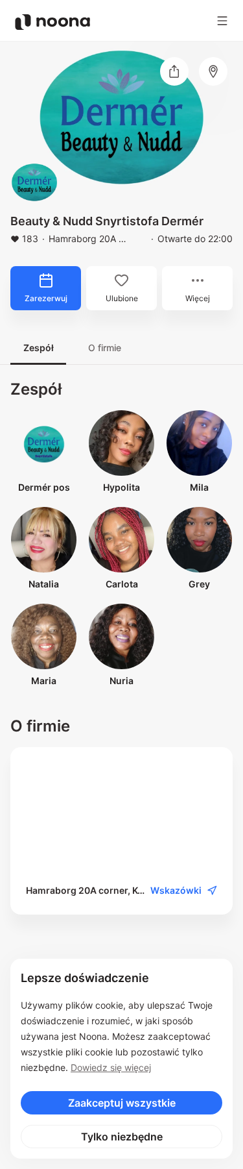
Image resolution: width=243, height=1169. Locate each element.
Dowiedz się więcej (111, 1067)
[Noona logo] (52, 22)
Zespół (38, 347)
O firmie (104, 347)
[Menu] (222, 20)
